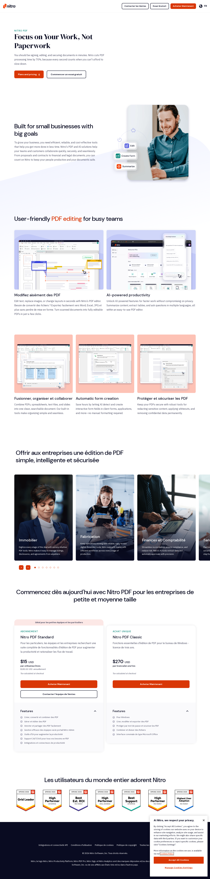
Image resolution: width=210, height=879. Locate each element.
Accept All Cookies (179, 860)
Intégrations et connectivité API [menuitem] (53, 845)
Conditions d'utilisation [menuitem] (81, 845)
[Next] (28, 567)
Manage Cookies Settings (178, 867)
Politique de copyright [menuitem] (127, 845)
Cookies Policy (167, 853)
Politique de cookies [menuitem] (104, 845)
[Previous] (21, 567)
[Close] (203, 820)
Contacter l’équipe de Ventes (59, 694)
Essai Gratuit (159, 6)
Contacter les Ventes (135, 6)
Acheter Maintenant (183, 6)
